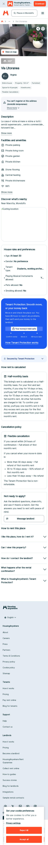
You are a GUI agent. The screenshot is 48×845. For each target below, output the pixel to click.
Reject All (24, 830)
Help (5, 721)
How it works (8, 688)
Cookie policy (9, 667)
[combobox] (10, 617)
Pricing (6, 694)
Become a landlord (11, 753)
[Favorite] (43, 29)
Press (5, 644)
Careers (6, 638)
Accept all (24, 839)
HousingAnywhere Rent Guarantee (13, 761)
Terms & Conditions (11, 656)
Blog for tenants (10, 706)
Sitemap (6, 673)
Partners (6, 650)
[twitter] (12, 806)
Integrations (8, 792)
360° (9, 61)
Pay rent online (9, 700)
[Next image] (42, 40)
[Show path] (9, 21)
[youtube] (27, 806)
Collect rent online (11, 768)
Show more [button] (12, 108)
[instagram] (35, 806)
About (5, 632)
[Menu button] (42, 13)
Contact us (8, 727)
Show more (6, 133)
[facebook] (5, 806)
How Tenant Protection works (21, 342)
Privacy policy (9, 662)
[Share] (38, 29)
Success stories (10, 780)
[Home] (6, 13)
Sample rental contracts (13, 798)
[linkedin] (20, 806)
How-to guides (9, 774)
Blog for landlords (11, 786)
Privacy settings (13, 823)
